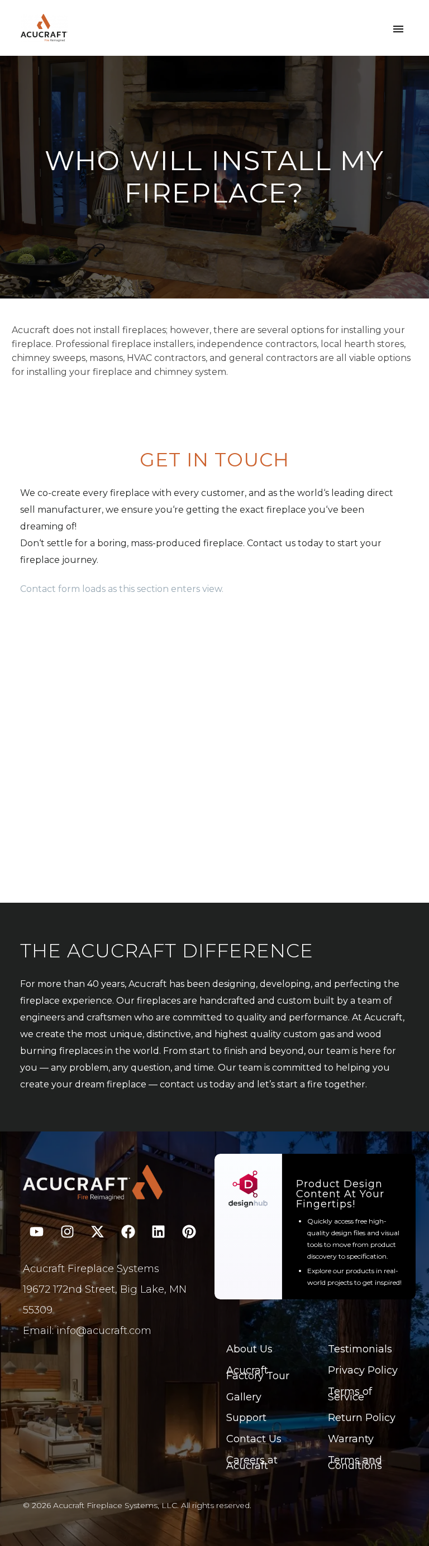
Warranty (351, 1439)
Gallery (243, 1397)
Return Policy (361, 1418)
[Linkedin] (159, 1231)
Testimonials (360, 1349)
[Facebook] (128, 1231)
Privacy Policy (363, 1370)
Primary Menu (398, 29)
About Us (249, 1349)
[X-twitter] (98, 1231)
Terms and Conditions (355, 1463)
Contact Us (254, 1439)
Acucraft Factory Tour (257, 1373)
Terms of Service (350, 1394)
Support (246, 1418)
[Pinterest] (189, 1231)
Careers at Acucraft (252, 1463)
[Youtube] (37, 1231)
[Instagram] (67, 1231)
